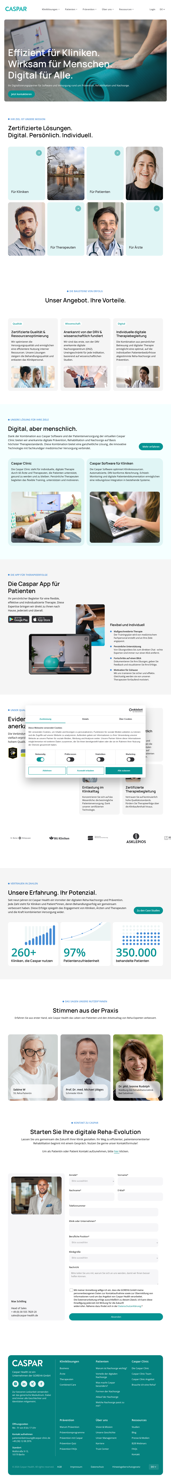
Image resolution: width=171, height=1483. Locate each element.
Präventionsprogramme (72, 1432)
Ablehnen (47, 770)
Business (64, 1368)
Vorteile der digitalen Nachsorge (106, 1375)
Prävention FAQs (68, 1448)
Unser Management (106, 1437)
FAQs (134, 1448)
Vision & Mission (104, 1426)
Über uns (107, 9)
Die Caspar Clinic (140, 1368)
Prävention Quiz (68, 1443)
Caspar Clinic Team (141, 1373)
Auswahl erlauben (85, 770)
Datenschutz (97, 1466)
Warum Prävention (69, 1426)
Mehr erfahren (151, 446)
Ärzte (62, 1373)
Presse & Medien (140, 1437)
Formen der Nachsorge (108, 1391)
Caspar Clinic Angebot (143, 1379)
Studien (136, 1426)
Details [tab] (85, 719)
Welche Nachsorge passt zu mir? (110, 1404)
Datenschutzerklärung (129, 1306)
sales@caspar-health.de (24, 1315)
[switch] (70, 759)
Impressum (76, 1466)
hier (116, 1151)
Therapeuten (66, 1379)
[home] (16, 9)
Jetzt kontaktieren (21, 94)
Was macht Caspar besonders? (105, 1384)
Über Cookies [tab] (125, 719)
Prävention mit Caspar (71, 1437)
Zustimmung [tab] (45, 719)
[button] (51, 9)
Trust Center (102, 1448)
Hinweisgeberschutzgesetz (126, 1466)
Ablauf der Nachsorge (107, 1396)
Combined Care (68, 1384)
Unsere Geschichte (105, 1432)
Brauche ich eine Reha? (144, 1384)
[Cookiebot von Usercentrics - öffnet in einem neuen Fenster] (131, 710)
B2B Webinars (139, 1443)
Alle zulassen (124, 770)
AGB (59, 1466)
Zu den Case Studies (148, 910)
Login (152, 9)
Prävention (88, 9)
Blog (134, 1432)
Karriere (100, 1443)
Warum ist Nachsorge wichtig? (111, 1368)
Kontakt (136, 1454)
